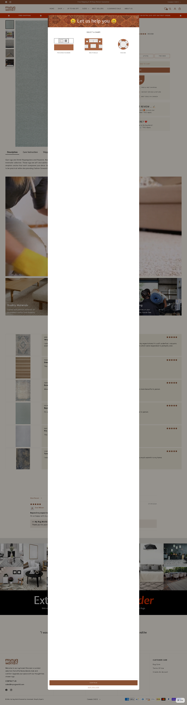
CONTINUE (93, 682)
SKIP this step (93, 687)
